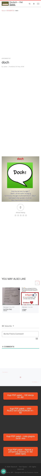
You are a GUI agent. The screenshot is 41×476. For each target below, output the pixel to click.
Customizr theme (32, 472)
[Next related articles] (37, 283)
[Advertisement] (20, 35)
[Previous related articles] (33, 283)
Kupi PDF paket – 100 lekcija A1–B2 (20, 396)
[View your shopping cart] (34, 3)
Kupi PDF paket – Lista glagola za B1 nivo (20, 437)
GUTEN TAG (7, 309)
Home (3, 10)
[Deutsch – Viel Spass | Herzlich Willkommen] (5, 3)
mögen (24, 309)
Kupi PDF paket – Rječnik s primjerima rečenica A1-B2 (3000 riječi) (20, 451)
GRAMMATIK (10, 10)
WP (12, 472)
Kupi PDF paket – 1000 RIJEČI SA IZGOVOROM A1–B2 (20, 410)
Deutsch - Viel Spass (19, 467)
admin (5, 66)
